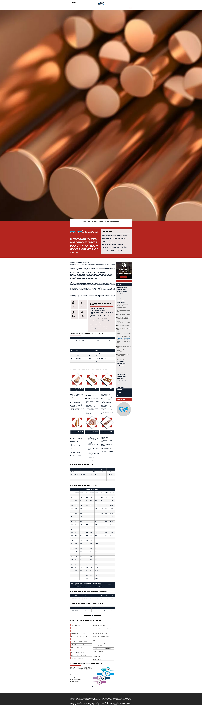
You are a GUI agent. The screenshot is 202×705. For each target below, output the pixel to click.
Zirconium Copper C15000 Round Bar (123, 358)
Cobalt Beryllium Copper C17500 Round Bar (123, 323)
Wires (118, 395)
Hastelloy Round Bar (121, 298)
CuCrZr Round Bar (120, 335)
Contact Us (108, 7)
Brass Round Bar (120, 300)
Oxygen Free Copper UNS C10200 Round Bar (123, 350)
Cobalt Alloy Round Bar (122, 380)
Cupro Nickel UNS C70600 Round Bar (124, 338)
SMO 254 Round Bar (121, 370)
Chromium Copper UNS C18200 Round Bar (123, 321)
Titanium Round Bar (121, 372)
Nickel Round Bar (120, 361)
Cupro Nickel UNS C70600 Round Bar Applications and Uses (115, 250)
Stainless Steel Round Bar (122, 287)
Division (88, 7)
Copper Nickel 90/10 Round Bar (123, 326)
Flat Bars (119, 392)
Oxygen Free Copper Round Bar (123, 308)
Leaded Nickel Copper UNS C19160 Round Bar (123, 344)
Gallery (93, 7)
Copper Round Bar (121, 302)
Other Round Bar (120, 387)
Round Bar (95, 223)
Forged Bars (119, 389)
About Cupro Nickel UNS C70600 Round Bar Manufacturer (115, 235)
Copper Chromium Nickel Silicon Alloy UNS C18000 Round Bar (123, 318)
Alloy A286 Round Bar (121, 289)
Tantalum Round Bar (121, 363)
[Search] (130, 8)
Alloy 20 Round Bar (121, 374)
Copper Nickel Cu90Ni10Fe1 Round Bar (123, 332)
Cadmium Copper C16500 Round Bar (124, 316)
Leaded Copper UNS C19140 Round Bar (123, 342)
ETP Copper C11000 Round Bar (123, 339)
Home (71, 7)
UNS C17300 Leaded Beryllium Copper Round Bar (123, 352)
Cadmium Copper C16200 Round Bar (124, 314)
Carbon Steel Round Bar (122, 385)
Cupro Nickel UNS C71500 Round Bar (124, 336)
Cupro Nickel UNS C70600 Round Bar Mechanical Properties (115, 247)
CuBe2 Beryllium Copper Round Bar (124, 333)
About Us (76, 7)
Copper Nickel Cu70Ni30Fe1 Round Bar (124, 329)
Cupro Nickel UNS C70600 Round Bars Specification (113, 236)
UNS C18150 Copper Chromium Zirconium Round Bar (123, 355)
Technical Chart (100, 7)
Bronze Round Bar (120, 378)
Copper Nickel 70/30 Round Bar (123, 325)
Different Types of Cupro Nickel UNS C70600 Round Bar (114, 249)
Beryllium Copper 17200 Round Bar (124, 312)
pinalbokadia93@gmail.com (124, 273)
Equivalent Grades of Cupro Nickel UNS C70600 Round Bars (115, 238)
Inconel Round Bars (121, 293)
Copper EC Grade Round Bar (122, 304)
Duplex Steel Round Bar (122, 291)
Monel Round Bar (120, 295)
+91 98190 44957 (124, 271)
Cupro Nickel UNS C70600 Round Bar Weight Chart (113, 244)
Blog (114, 7)
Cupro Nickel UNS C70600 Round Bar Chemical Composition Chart (116, 246)
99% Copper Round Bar (121, 307)
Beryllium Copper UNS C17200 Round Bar (124, 311)
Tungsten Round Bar (121, 365)
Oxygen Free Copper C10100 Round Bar (124, 347)
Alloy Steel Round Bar (121, 383)
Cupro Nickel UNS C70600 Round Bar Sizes (111, 242)
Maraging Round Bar (121, 367)
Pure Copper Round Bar (121, 305)
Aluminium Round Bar (121, 376)
